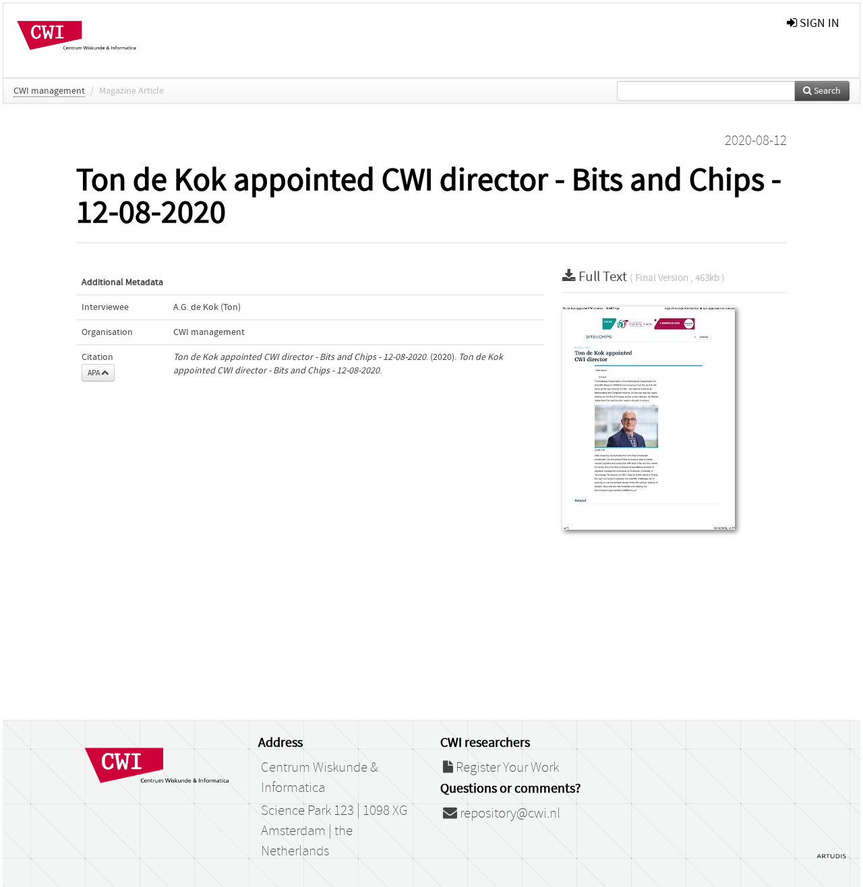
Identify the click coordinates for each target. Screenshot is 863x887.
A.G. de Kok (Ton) (207, 307)
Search (826, 91)
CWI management (49, 91)
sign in (818, 23)
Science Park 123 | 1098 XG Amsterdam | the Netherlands (334, 831)
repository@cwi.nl (508, 813)
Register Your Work (506, 768)
